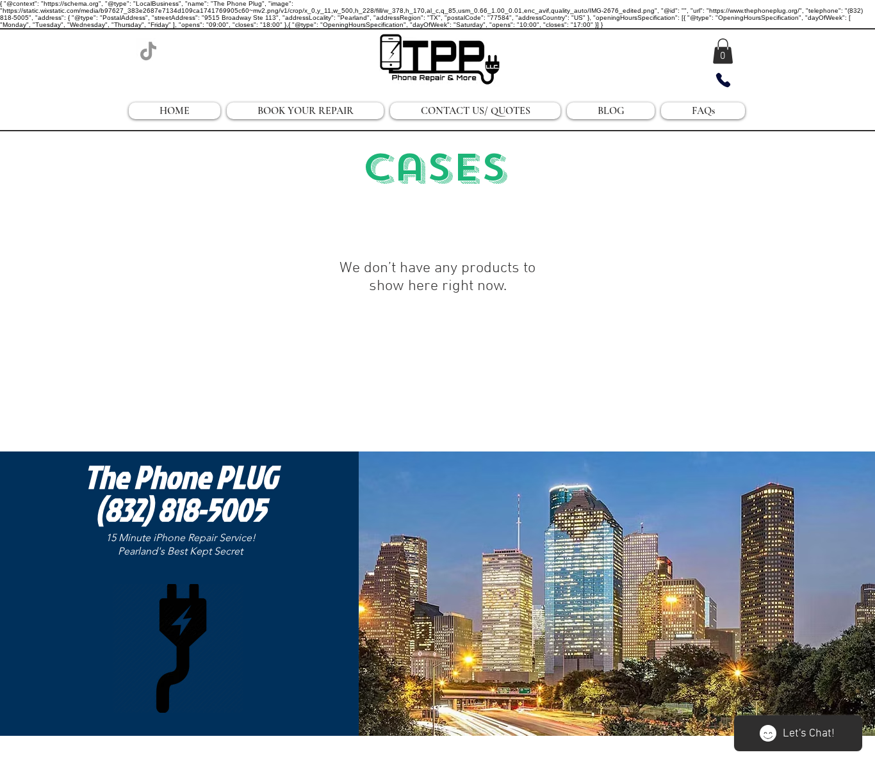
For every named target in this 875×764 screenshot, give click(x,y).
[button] (722, 50)
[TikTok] (148, 50)
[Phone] (723, 79)
